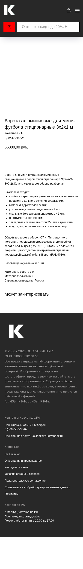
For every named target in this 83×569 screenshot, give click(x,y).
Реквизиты (11, 493)
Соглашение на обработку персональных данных (37, 487)
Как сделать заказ (16, 467)
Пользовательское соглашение (25, 480)
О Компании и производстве (23, 460)
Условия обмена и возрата (22, 474)
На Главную (12, 454)
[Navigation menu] (77, 10)
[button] (68, 10)
